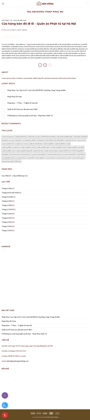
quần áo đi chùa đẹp (11, 53)
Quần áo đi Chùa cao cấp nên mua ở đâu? (22, 109)
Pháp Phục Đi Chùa (14, 96)
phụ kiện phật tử (54, 51)
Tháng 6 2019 (7, 222)
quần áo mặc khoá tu (36, 53)
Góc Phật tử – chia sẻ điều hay (13, 176)
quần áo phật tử (48, 53)
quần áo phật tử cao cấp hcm (77, 53)
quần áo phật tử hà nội (66, 55)
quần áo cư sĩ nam (65, 51)
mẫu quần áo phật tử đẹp (70, 49)
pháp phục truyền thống (31, 51)
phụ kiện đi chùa (44, 51)
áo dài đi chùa (76, 44)
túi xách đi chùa (62, 58)
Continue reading (10, 37)
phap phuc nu (8, 51)
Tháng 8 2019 (7, 218)
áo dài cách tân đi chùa (38, 44)
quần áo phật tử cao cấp (60, 53)
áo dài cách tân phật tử (64, 44)
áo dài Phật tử (6, 46)
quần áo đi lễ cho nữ (24, 53)
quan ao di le (75, 51)
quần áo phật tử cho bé (8, 55)
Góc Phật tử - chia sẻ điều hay (14, 20)
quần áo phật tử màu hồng (9, 58)
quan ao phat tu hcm (80, 55)
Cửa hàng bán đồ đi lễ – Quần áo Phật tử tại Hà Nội (39, 23)
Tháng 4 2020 (7, 201)
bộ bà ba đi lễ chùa (12, 49)
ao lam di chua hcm (29, 46)
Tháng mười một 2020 (10, 193)
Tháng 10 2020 (7, 197)
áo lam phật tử (40, 158)
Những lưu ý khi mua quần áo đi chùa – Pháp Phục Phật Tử (30, 115)
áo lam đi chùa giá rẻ (76, 46)
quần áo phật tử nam (24, 58)
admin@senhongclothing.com (17, 361)
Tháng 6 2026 (7, 188)
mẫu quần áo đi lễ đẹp (56, 49)
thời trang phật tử (36, 58)
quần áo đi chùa (38, 151)
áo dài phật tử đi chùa (17, 46)
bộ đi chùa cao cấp (23, 49)
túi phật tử (54, 58)
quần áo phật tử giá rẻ (52, 55)
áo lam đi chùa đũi (64, 46)
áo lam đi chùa (40, 46)
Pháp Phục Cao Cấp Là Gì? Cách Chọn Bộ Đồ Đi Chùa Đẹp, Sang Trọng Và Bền (36, 90)
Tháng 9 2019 (7, 214)
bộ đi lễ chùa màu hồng (36, 49)
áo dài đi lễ (84, 44)
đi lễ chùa (46, 49)
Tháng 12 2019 (7, 209)
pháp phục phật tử (18, 51)
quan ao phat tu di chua (23, 55)
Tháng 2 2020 (7, 205)
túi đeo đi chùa (46, 58)
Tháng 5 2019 (7, 226)
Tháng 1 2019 (7, 230)
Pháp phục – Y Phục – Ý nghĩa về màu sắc (22, 103)
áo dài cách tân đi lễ (51, 44)
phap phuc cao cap (7, 140)
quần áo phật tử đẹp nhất (37, 55)
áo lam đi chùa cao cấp (51, 46)
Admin (25, 30)
